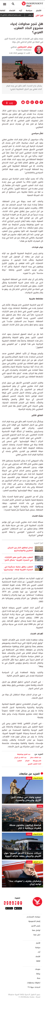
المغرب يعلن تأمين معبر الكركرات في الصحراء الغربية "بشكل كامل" (18, 558)
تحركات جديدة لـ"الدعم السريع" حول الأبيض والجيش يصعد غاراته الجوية (22, 855)
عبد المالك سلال (35, 757)
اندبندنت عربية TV (34, 987)
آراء (20, 10)
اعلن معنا (36, 935)
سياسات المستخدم (33, 917)
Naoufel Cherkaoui (23, 50)
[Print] (23, 102)
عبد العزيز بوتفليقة (23, 754)
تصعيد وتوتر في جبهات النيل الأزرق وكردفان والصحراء (26, 799)
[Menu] (4, 4)
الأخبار (38, 10)
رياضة (38, 974)
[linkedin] (10, 903)
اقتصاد (12, 10)
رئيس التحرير (35, 926)
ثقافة (38, 961)
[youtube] (13, 903)
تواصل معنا (36, 930)
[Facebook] (21, 903)
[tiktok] (7, 903)
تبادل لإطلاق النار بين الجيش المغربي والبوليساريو (20, 549)
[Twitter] (18, 903)
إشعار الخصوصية (34, 921)
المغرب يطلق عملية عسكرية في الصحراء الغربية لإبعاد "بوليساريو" (18, 568)
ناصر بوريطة (37, 760)
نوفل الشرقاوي (24, 47)
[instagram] (16, 903)
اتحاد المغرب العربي (34, 764)
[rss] (5, 903)
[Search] (13, 4)
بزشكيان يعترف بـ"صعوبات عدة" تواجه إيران (24, 883)
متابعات (23, 774)
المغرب (19, 760)
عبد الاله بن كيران (20, 757)
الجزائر (27, 760)
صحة (38, 978)
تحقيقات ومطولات (33, 982)
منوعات (37, 969)
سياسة (29, 10)
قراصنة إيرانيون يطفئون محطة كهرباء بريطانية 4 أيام (25, 827)
